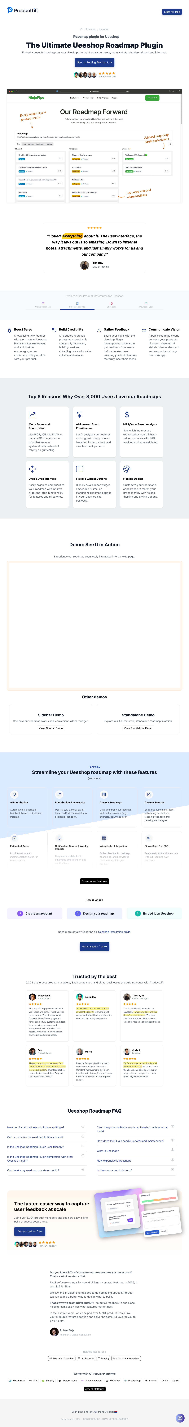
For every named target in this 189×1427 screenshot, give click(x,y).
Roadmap (91, 29)
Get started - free (93, 946)
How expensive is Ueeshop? (114, 1160)
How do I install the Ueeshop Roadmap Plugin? (35, 1127)
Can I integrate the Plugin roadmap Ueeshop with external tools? (132, 1129)
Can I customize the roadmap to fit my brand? (35, 1137)
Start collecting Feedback (93, 62)
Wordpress (19, 1380)
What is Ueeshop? (108, 1150)
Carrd (175, 1380)
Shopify (49, 1380)
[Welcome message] (180, 1418)
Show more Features (94, 881)
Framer (153, 1380)
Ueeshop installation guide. (114, 931)
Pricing (105, 1358)
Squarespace (69, 1380)
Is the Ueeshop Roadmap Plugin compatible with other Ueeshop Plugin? (40, 1158)
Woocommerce (93, 1380)
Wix (35, 1380)
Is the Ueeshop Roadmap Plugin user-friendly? (35, 1146)
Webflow (115, 1380)
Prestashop (134, 1380)
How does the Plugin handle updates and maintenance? (130, 1141)
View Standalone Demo (138, 728)
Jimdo (164, 1380)
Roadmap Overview (63, 1358)
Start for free (172, 11)
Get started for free (30, 1231)
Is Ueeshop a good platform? (114, 1170)
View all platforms (94, 1389)
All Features (87, 1358)
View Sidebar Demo (51, 728)
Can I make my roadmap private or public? (33, 1170)
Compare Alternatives (127, 1358)
